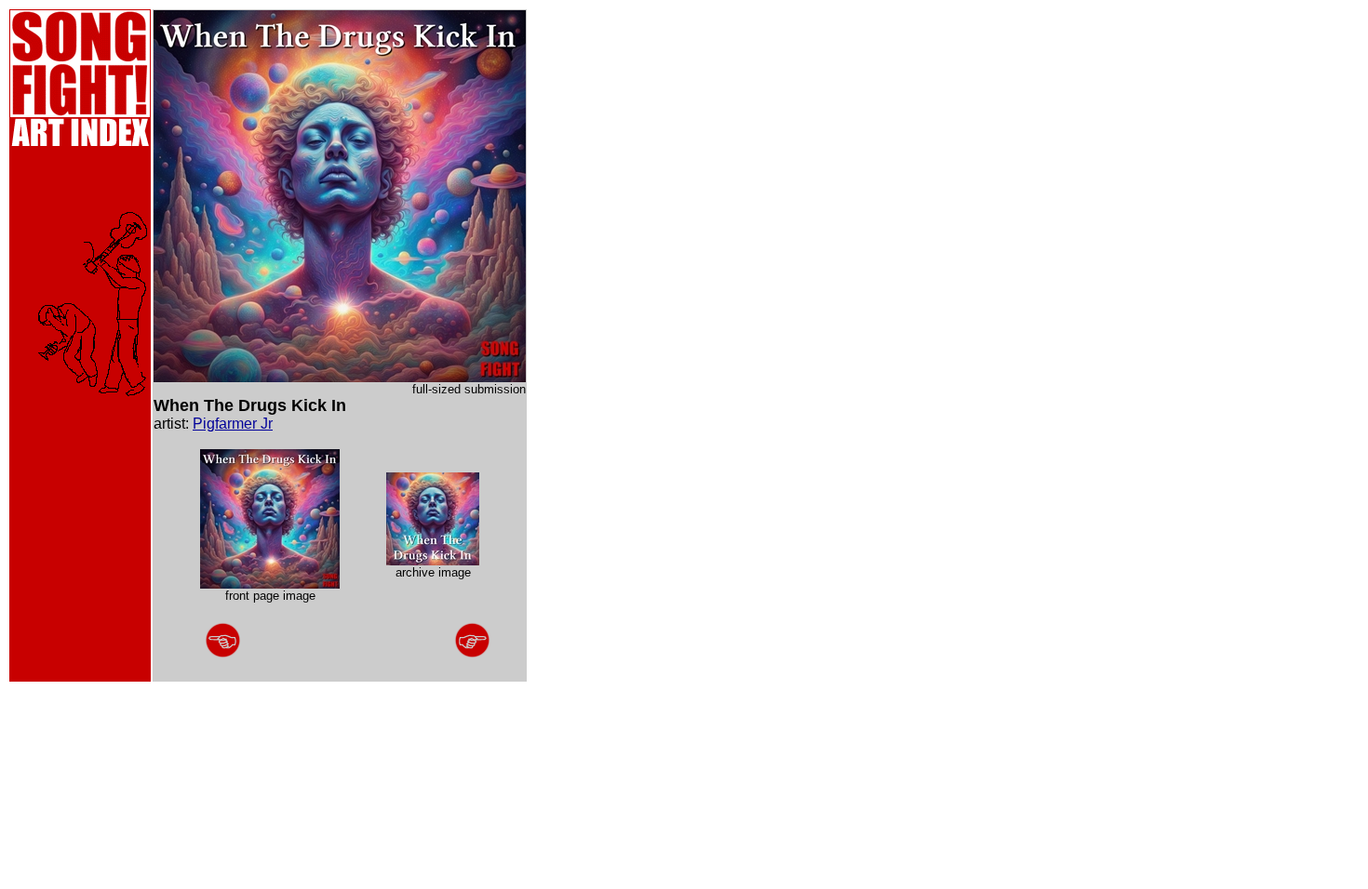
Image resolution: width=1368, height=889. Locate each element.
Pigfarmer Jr (233, 423)
